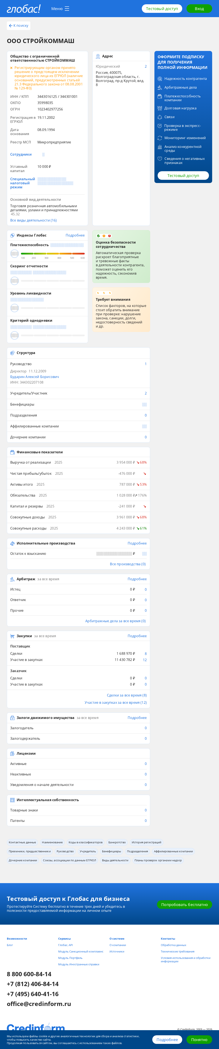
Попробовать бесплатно (184, 904)
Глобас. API (65, 945)
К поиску (20, 25)
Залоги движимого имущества (46, 718)
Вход (199, 8)
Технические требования (177, 951)
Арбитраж (26, 579)
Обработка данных (173, 945)
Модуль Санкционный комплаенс (80, 951)
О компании (118, 945)
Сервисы (64, 938)
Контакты (168, 938)
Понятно (199, 1039)
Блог (10, 945)
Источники (117, 951)
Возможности (17, 938)
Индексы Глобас (31, 235)
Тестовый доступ (162, 8)
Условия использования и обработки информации (185, 959)
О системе (117, 938)
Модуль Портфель (70, 958)
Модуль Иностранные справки (78, 964)
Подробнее (167, 1039)
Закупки (24, 636)
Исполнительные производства (46, 543)
